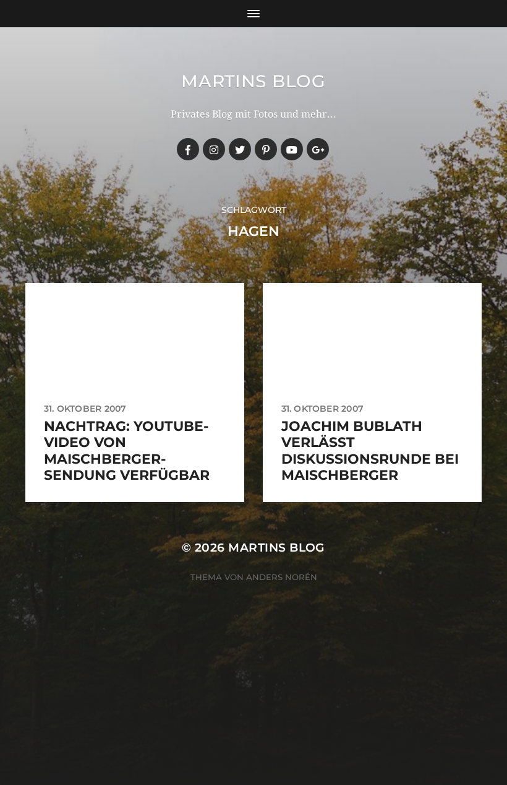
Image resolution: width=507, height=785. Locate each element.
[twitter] (240, 149)
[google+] (318, 149)
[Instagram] (214, 149)
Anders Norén (281, 577)
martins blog (253, 81)
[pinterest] (266, 149)
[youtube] (292, 149)
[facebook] (188, 149)
